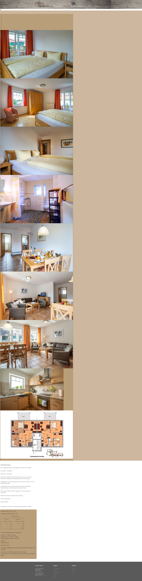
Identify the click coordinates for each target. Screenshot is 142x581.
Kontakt (96, 6)
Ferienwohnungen (56, 568)
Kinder (89, 6)
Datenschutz (74, 569)
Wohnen (65, 6)
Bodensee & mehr (81, 6)
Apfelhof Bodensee (57, 6)
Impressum (73, 571)
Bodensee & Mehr (56, 572)
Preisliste (73, 6)
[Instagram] (106, 6)
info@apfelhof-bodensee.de (41, 575)
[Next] (1, 459)
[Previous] (0, 459)
